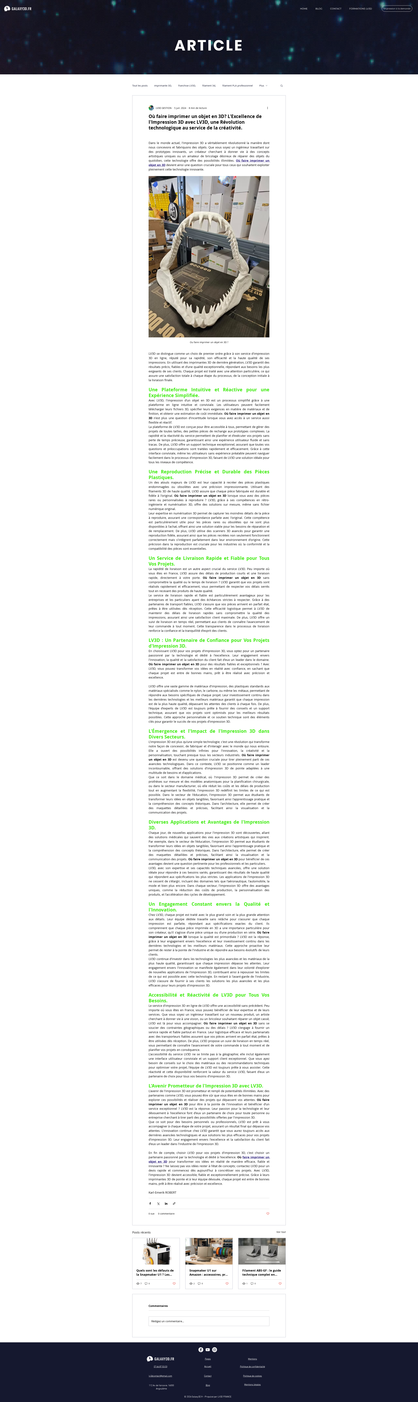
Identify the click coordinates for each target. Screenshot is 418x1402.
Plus (261, 85)
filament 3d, (209, 85)
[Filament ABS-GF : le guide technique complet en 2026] (262, 1251)
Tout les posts (140, 85)
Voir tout (281, 1231)
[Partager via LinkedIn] (166, 1203)
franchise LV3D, (187, 85)
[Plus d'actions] (267, 108)
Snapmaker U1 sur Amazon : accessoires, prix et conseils (208, 1272)
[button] (281, 85)
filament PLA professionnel (237, 85)
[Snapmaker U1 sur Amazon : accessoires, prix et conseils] (209, 1251)
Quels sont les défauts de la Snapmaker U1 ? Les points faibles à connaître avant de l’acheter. (155, 1272)
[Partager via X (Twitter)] (158, 1203)
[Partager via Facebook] (150, 1203)
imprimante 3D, (163, 85)
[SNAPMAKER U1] (156, 1251)
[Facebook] (200, 1349)
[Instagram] (214, 1349)
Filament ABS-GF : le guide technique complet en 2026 (261, 1272)
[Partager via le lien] (174, 1203)
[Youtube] (207, 1349)
